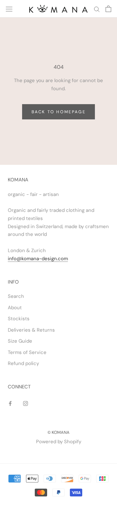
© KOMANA (58, 432)
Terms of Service (27, 352)
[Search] (97, 9)
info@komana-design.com (38, 258)
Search (16, 296)
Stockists (19, 318)
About (15, 307)
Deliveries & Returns (31, 330)
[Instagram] (25, 403)
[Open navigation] (9, 8)
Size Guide (20, 341)
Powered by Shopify (58, 441)
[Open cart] (108, 9)
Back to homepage (59, 112)
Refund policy (23, 363)
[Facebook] (10, 403)
